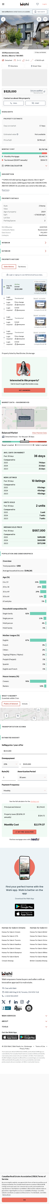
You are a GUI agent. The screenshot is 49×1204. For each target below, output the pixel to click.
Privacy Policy (24, 1049)
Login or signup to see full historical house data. (26, 275)
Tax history (22, 267)
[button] (17, 134)
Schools (25, 704)
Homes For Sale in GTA (10, 936)
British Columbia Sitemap (39, 961)
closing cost (35, 801)
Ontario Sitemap (8, 961)
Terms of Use (6, 1195)
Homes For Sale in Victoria (39, 940)
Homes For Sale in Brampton (12, 952)
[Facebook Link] (9, 1002)
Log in (45, 4)
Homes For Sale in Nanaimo (39, 957)
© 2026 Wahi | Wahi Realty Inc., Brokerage (17, 1046)
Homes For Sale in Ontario (11, 932)
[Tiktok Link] (28, 1002)
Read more (5, 190)
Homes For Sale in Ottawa (11, 948)
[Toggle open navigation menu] (3, 4)
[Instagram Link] (22, 1002)
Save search (41, 12)
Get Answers (24, 390)
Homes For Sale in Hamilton (11, 944)
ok (24, 1200)
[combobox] (3, 764)
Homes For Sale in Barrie (10, 957)
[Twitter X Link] (3, 1002)
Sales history (9, 267)
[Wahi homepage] (24, 4)
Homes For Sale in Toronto (11, 940)
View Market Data (39, 433)
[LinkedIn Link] (16, 1002)
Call (15, 103)
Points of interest (11, 704)
